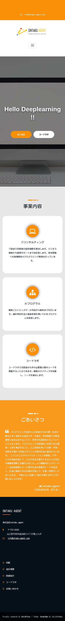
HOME (8, 563)
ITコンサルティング (32, 242)
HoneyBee (44, 617)
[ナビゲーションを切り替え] (32, 45)
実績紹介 (10, 576)
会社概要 (10, 569)
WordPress (26, 617)
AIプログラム (32, 303)
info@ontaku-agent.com (34, 14)
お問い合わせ (12, 589)
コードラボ (44, 134)
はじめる (21, 134)
